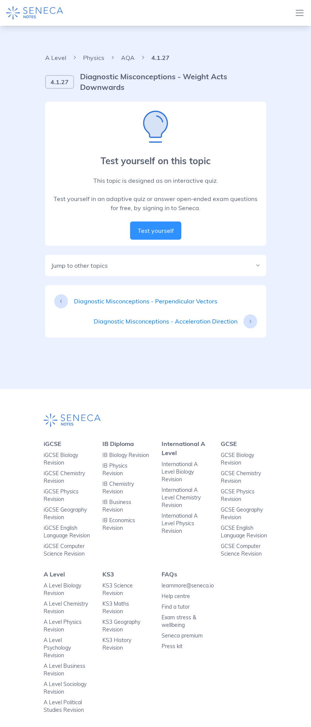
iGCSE (52, 444)
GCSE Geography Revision (242, 513)
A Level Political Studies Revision (64, 706)
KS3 (108, 574)
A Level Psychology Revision (57, 648)
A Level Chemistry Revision (66, 607)
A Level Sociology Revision (65, 688)
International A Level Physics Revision (180, 523)
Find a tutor (176, 606)
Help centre (176, 596)
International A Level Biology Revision (180, 472)
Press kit (172, 646)
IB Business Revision (116, 506)
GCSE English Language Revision (244, 531)
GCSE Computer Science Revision (241, 550)
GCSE (229, 444)
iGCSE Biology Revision (61, 459)
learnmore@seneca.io (185, 585)
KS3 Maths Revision (115, 607)
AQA (128, 57)
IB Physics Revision (114, 469)
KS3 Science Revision (117, 589)
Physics (93, 57)
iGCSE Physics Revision (61, 495)
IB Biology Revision (125, 455)
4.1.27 (160, 57)
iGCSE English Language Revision (67, 531)
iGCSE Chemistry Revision (64, 477)
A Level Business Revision (64, 670)
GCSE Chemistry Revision (241, 477)
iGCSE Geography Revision (65, 513)
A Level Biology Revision (62, 589)
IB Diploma (118, 444)
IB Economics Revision (118, 524)
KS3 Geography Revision (121, 626)
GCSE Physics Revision (237, 495)
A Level (55, 57)
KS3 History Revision (116, 644)
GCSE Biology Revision (237, 459)
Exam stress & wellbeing (179, 621)
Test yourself (156, 230)
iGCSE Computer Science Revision (64, 550)
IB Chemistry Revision (118, 487)
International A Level (183, 448)
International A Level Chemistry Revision (181, 498)
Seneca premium (182, 635)
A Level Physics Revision (63, 626)
